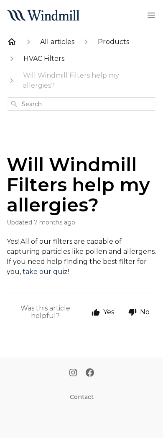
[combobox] (81, 104)
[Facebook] (90, 373)
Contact (82, 397)
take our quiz (45, 272)
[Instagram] (73, 373)
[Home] (12, 42)
